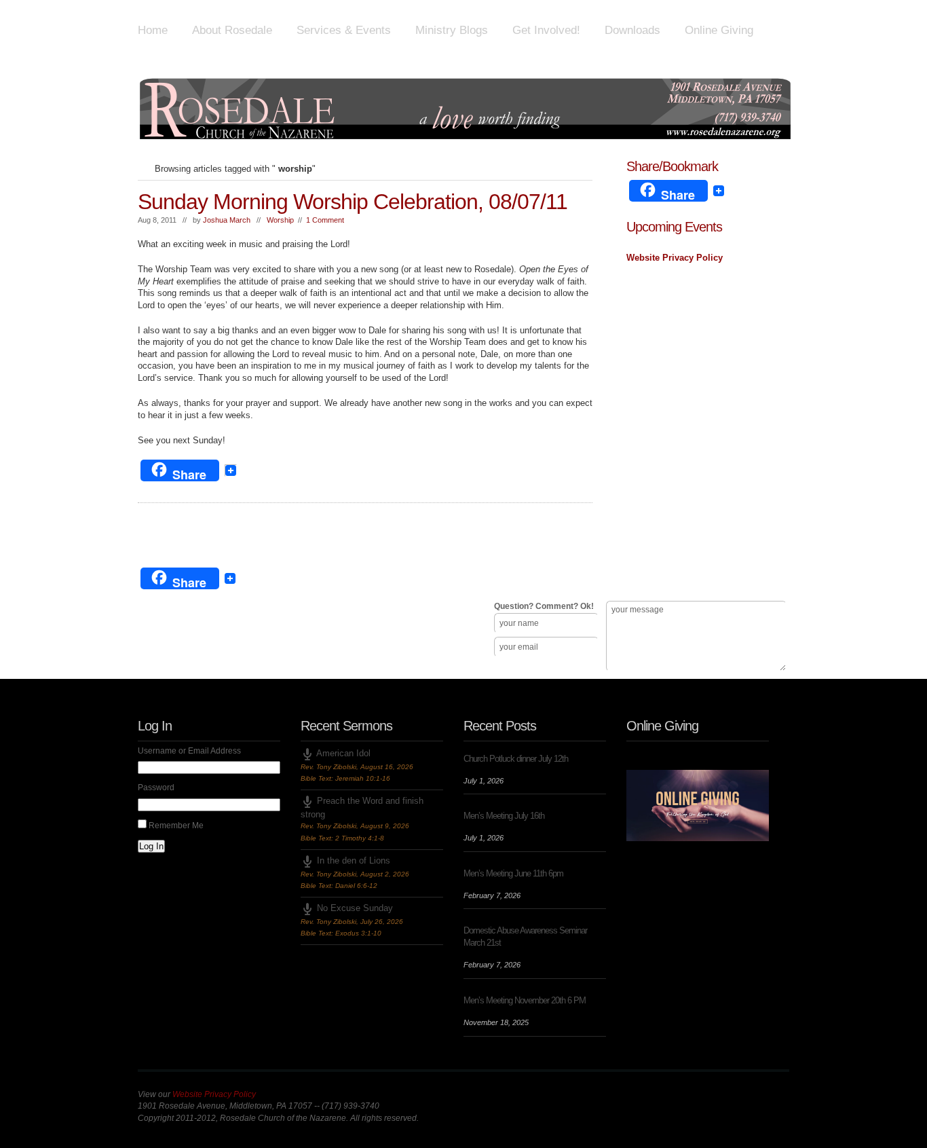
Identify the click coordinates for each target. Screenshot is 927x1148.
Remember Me (176, 825)
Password (156, 787)
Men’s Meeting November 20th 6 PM (524, 1000)
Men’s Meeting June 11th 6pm (513, 873)
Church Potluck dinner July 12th (515, 759)
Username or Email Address (189, 751)
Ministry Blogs (451, 30)
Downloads (632, 30)
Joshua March (226, 220)
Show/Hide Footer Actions (770, 547)
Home (153, 30)
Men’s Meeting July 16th (503, 816)
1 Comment (325, 220)
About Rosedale (232, 30)
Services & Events (344, 30)
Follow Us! (165, 659)
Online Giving (719, 30)
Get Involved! (546, 30)
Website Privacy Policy (674, 258)
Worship (280, 220)
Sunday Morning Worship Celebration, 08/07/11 (352, 201)
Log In (151, 846)
